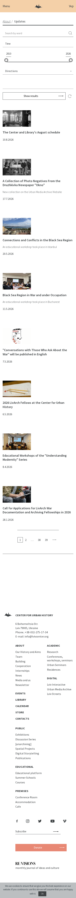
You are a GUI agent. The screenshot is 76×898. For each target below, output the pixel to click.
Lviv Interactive (56, 684)
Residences (53, 669)
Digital (52, 678)
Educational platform (28, 773)
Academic (53, 645)
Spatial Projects (25, 748)
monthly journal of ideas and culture (37, 867)
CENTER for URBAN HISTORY (34, 615)
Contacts (22, 718)
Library (20, 699)
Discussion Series (25, 739)
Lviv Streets (54, 694)
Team (18, 656)
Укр (71, 6)
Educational (24, 766)
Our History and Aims (28, 652)
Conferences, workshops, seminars (60, 658)
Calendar (22, 706)
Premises (21, 791)
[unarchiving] (23, 744)
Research (52, 652)
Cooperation (23, 666)
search (70, 33)
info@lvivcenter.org (37, 636)
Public (20, 728)
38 (39, 540)
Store (19, 712)
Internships (22, 670)
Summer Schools (25, 777)
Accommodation (25, 802)
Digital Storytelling (27, 753)
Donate (38, 847)
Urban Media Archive (59, 689)
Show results (31, 96)
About (19, 645)
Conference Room (26, 797)
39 (46, 540)
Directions (11, 71)
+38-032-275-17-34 (36, 632)
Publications (23, 758)
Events (20, 693)
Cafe (18, 806)
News (18, 675)
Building (20, 661)
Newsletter (22, 685)
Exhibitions (22, 734)
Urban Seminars (56, 665)
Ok (42, 894)
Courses (20, 782)
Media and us (23, 680)
